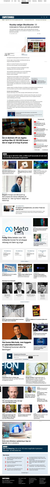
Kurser (19, 0)
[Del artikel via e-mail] (38, 33)
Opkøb (3, 340)
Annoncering (34, 0)
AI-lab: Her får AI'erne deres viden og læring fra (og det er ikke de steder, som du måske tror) (41, 146)
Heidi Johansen (7, 295)
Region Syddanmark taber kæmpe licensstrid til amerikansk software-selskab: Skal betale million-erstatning (15, 458)
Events (15, 0)
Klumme (34, 227)
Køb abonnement (25, 2)
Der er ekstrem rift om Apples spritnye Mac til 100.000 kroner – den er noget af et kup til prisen (41, 129)
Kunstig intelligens (40, 144)
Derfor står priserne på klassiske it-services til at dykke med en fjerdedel (37, 469)
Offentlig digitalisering (35, 79)
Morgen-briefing (29, 376)
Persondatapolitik (42, 478)
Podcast (20, 479)
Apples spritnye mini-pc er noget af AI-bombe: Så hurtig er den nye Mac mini (40, 141)
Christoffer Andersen (31, 295)
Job (12, 0)
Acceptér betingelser (18, 359)
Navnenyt (20, 482)
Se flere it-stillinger (24, 261)
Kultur (27, 318)
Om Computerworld (7, 0)
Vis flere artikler (37, 149)
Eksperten (29, 0)
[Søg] (44, 17)
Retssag (37, 121)
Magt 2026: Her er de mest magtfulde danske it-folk (14, 19)
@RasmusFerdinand (24, 54)
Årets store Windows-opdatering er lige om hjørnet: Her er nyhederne (14, 462)
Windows (3, 439)
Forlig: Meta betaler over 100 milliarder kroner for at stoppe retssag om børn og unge (39, 124)
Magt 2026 (4, 193)
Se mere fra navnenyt (25, 301)
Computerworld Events (33, 479)
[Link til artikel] (17, 126)
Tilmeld (30, 357)
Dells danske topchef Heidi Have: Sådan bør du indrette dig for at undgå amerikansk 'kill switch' (40, 135)
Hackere (34, 332)
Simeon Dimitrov (19, 295)
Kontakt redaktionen (22, 483)
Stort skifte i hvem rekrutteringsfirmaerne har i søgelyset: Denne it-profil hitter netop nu (15, 469)
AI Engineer (17, 253)
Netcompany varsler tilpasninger (41, 19)
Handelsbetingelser (42, 482)
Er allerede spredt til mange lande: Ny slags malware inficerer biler (14, 466)
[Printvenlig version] (39, 33)
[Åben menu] (46, 17)
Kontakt (45, 0)
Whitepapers (31, 482)
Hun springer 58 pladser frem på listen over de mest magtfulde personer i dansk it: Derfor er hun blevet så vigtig (37, 458)
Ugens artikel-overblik (22, 478)
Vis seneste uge (45, 149)
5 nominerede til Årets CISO (29, 19)
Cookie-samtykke (42, 479)
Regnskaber (4, 376)
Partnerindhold (31, 480)
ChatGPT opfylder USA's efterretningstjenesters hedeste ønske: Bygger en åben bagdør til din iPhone (37, 462)
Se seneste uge (25, 472)
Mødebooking (24, 0)
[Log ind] (41, 17)
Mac (37, 127)
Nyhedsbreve (40, 0)
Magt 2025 (5, 446)
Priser (3, 318)
